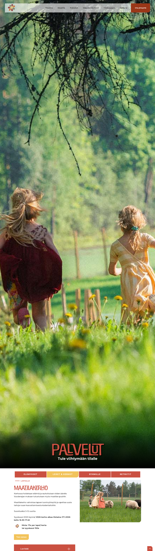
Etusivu (49, 8)
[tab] (31, 474)
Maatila (61, 8)
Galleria (123, 8)
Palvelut (74, 8)
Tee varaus (21, 537)
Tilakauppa (109, 8)
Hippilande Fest (91, 8)
